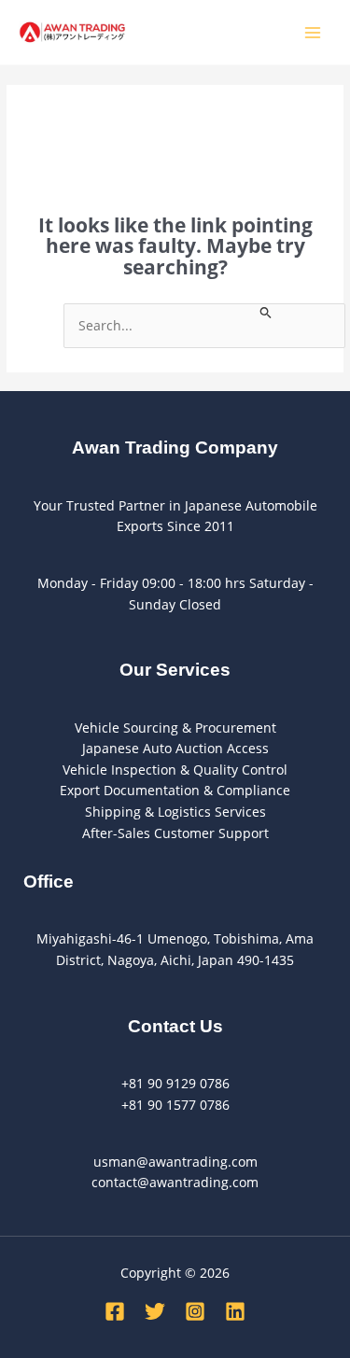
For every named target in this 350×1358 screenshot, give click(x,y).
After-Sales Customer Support (175, 833)
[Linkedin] (235, 1311)
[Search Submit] (266, 311)
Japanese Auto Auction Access (175, 748)
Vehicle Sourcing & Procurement (175, 727)
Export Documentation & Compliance (175, 790)
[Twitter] (155, 1311)
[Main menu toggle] (313, 32)
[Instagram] (195, 1311)
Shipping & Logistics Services (175, 811)
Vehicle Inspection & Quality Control (175, 769)
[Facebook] (115, 1311)
